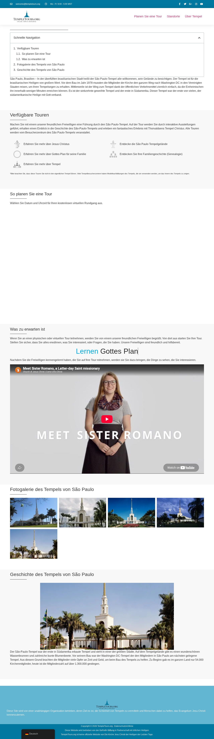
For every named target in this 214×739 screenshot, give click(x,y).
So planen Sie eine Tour (36, 53)
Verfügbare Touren (28, 48)
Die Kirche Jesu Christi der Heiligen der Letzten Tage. (128, 734)
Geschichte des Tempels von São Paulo (40, 69)
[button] (199, 37)
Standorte (173, 16)
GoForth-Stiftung (106, 730)
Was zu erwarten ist (33, 59)
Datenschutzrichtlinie (123, 726)
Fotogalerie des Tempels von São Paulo (41, 64)
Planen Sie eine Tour (148, 16)
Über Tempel (193, 16)
